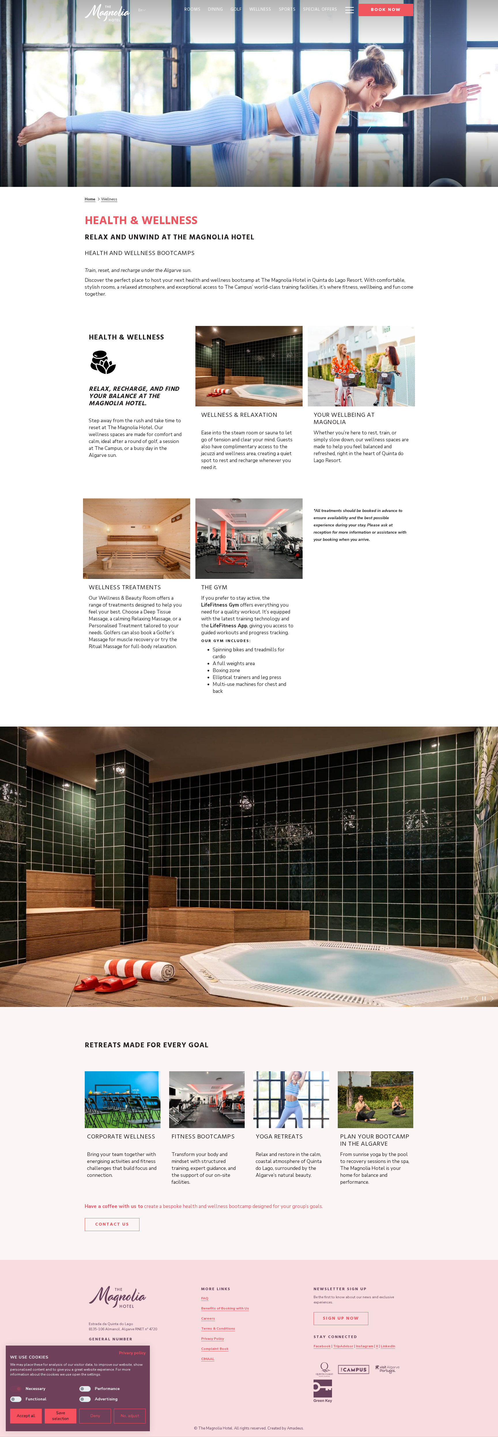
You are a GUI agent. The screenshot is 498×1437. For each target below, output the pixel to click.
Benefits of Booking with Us (225, 1308)
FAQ (204, 1298)
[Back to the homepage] (107, 12)
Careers (208, 1318)
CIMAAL (207, 1359)
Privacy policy (132, 1353)
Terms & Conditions (218, 1328)
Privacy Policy (212, 1338)
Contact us (112, 1224)
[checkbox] (16, 1389)
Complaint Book (215, 1348)
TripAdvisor (343, 1346)
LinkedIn (388, 1346)
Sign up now (341, 1318)
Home (90, 199)
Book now (386, 10)
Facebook (322, 1346)
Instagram (364, 1346)
